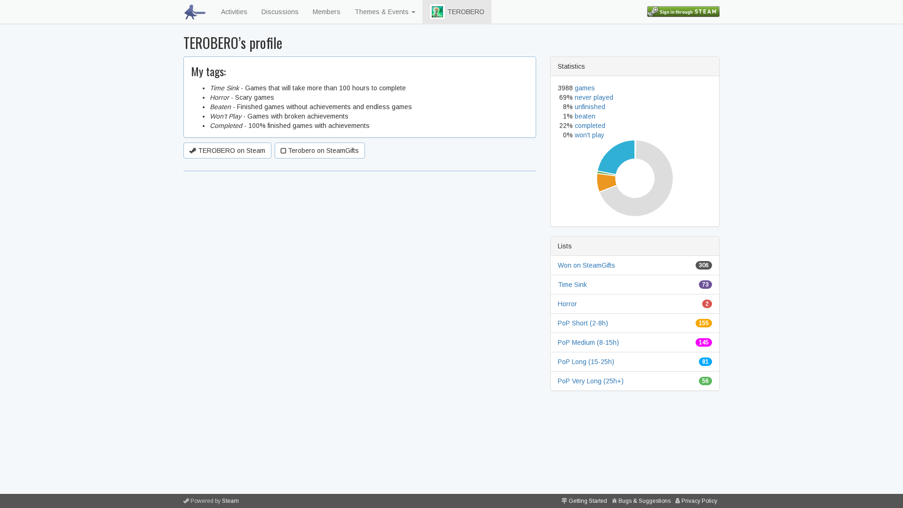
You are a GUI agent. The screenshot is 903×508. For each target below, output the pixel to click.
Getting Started (588, 501)
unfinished (590, 107)
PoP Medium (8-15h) (588, 342)
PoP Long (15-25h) (586, 361)
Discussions (280, 12)
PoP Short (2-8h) (583, 323)
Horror (567, 304)
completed (590, 125)
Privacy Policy (699, 501)
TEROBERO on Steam (230, 150)
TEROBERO (464, 12)
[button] (437, 12)
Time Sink (572, 284)
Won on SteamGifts (586, 265)
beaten (585, 116)
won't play (589, 135)
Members (327, 12)
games (585, 88)
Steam (230, 501)
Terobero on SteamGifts (322, 150)
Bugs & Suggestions (644, 501)
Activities (234, 12)
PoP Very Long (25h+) (591, 381)
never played (594, 97)
